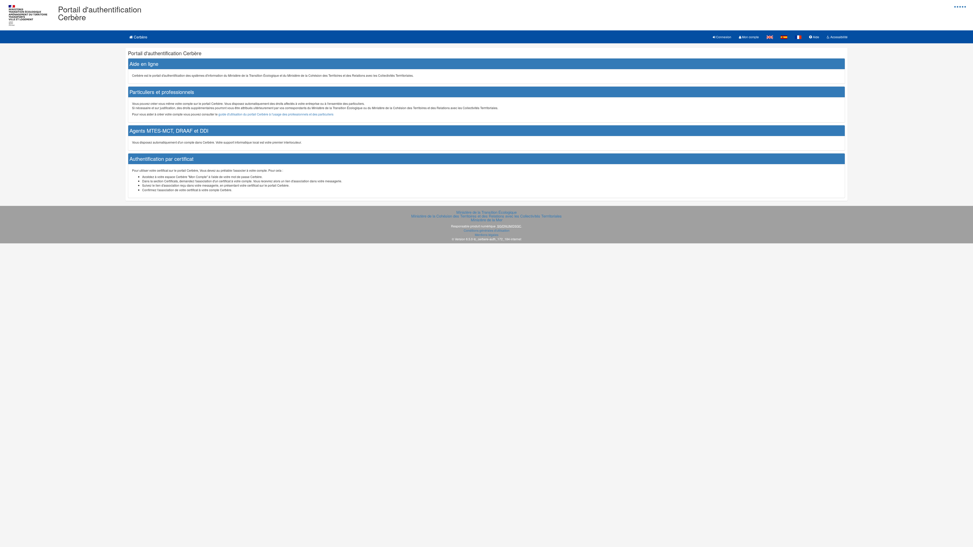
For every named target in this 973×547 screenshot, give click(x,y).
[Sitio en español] (784, 36)
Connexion (723, 37)
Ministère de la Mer (486, 219)
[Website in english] (770, 36)
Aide (815, 37)
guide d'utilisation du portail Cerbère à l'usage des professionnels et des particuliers (275, 114)
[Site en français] (798, 36)
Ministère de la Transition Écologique (486, 212)
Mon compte (750, 37)
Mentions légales (486, 234)
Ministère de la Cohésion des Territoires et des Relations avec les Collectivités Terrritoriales (486, 216)
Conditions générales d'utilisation (487, 230)
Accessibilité (839, 37)
